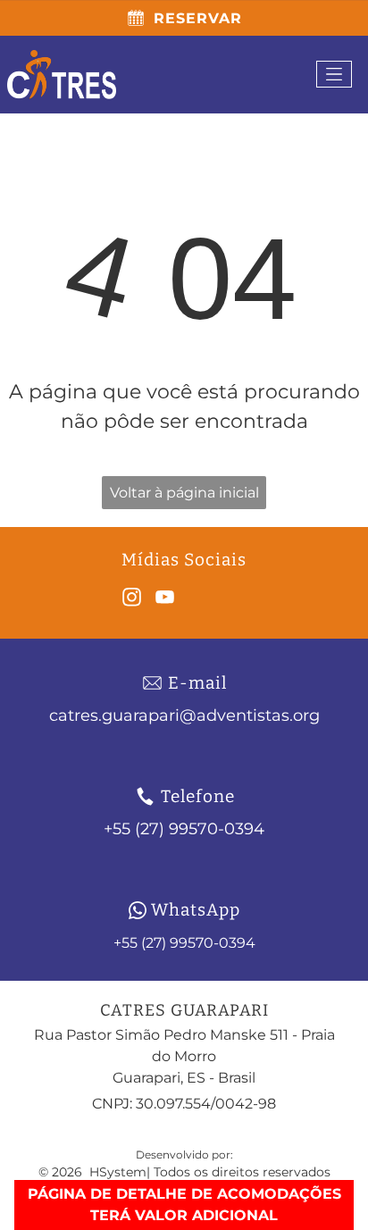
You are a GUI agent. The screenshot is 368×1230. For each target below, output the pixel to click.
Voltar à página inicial (184, 492)
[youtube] (165, 599)
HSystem (117, 1172)
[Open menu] (334, 74)
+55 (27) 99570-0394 (184, 942)
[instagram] (132, 599)
